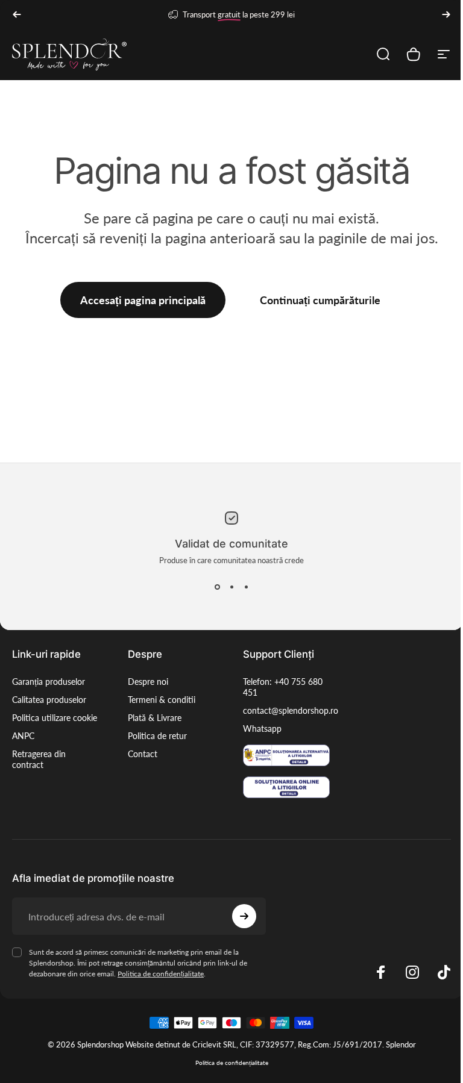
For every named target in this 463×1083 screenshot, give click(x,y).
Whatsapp (262, 728)
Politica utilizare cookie (54, 718)
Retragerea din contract (39, 759)
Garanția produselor (48, 681)
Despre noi (148, 681)
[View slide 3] (246, 586)
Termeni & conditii (161, 699)
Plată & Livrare (154, 718)
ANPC (23, 736)
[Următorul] (446, 14)
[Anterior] (17, 14)
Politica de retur (157, 736)
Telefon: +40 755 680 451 (283, 687)
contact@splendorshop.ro (290, 710)
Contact (142, 754)
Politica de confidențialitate (161, 973)
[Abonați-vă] (244, 916)
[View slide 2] (231, 586)
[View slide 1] (217, 586)
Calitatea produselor (49, 699)
